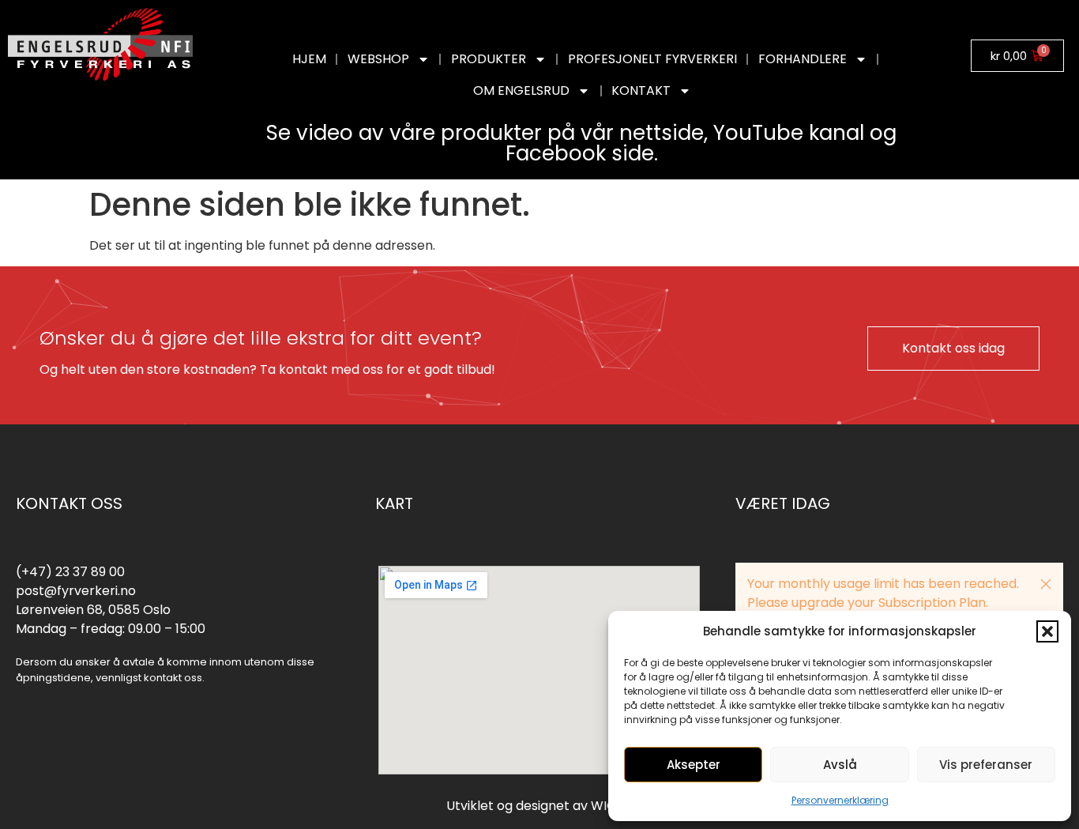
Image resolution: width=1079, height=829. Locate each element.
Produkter (488, 59)
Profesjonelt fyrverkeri (652, 59)
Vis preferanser (985, 764)
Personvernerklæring (840, 800)
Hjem (309, 59)
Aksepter (693, 764)
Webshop (378, 59)
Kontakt (641, 90)
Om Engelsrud (521, 90)
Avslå (840, 764)
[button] (1047, 631)
